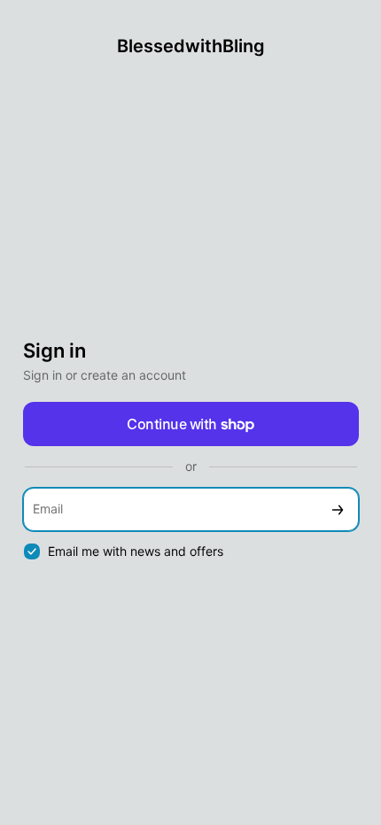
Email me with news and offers (135, 551)
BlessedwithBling (191, 46)
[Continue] (338, 509)
